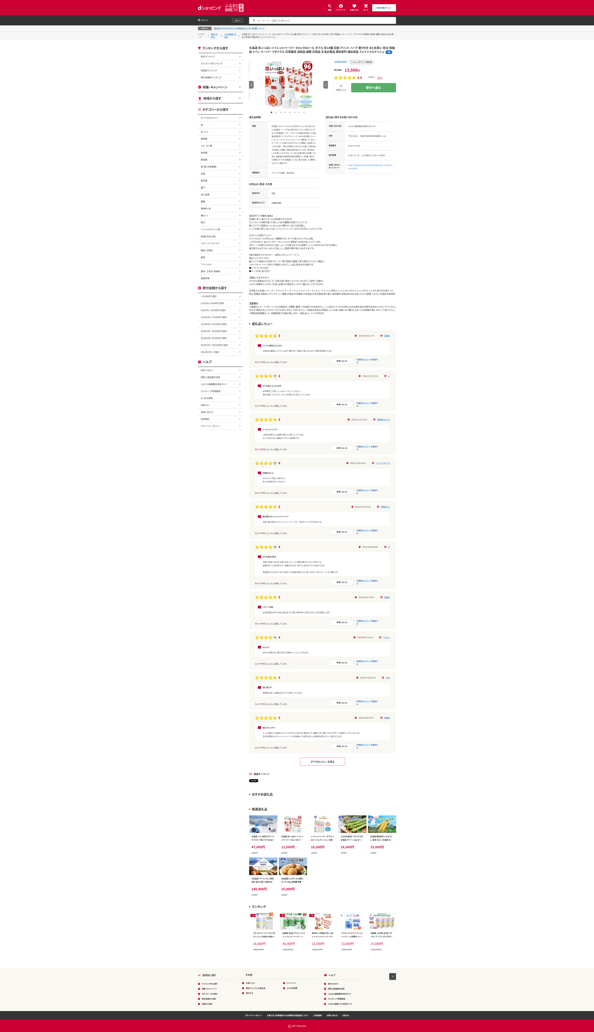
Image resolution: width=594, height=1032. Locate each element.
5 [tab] (290, 112)
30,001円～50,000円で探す (214, 338)
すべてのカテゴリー (210, 117)
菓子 (203, 187)
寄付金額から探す (209, 998)
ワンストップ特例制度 (211, 391)
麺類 (203, 201)
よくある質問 (207, 398)
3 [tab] (281, 112)
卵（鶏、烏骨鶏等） (209, 166)
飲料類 (204, 180)
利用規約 (205, 418)
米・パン (204, 131)
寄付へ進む (373, 87)
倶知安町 (254, 780)
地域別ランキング (209, 70)
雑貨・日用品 (214, 35)
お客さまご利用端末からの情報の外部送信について (287, 1015)
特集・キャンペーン (215, 87)
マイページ (340, 10)
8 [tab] (304, 112)
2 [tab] (276, 112)
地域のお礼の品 (208, 236)
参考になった (342, 361)
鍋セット (204, 215)
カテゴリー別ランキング (211, 63)
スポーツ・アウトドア (210, 243)
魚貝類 (204, 152)
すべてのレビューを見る (322, 761)
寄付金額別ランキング (211, 77)
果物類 (204, 138)
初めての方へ (207, 370)
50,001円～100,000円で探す (214, 345)
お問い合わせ (207, 412)
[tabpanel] (288, 84)
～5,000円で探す (209, 296)
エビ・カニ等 (206, 145)
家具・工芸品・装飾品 (210, 271)
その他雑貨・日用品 (230, 35)
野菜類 (204, 159)
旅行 (203, 222)
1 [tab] (271, 112)
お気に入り (354, 10)
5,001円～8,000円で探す (213, 303)
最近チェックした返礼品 (255, 988)
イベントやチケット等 (210, 229)
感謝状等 (205, 278)
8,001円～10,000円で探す (213, 310)
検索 (329, 10)
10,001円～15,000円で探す (214, 317)
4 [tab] (285, 112)
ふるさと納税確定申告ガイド (214, 384)
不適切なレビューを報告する (367, 361)
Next (325, 85)
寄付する (249, 993)
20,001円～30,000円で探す (214, 331)
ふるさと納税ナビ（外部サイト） (340, 1004)
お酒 (203, 173)
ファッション (206, 264)
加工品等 (205, 194)
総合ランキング (208, 56)
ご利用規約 (317, 1015)
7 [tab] (299, 112)
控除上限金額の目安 (210, 377)
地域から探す (212, 98)
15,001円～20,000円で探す (214, 324)
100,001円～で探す (210, 352)
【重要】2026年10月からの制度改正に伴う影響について (239, 28)
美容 (203, 257)
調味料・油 (206, 208)
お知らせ (205, 405)
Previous (251, 85)
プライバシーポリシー (211, 425)
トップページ (201, 35)
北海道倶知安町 (340, 61)
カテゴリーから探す (210, 993)
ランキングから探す (209, 983)
